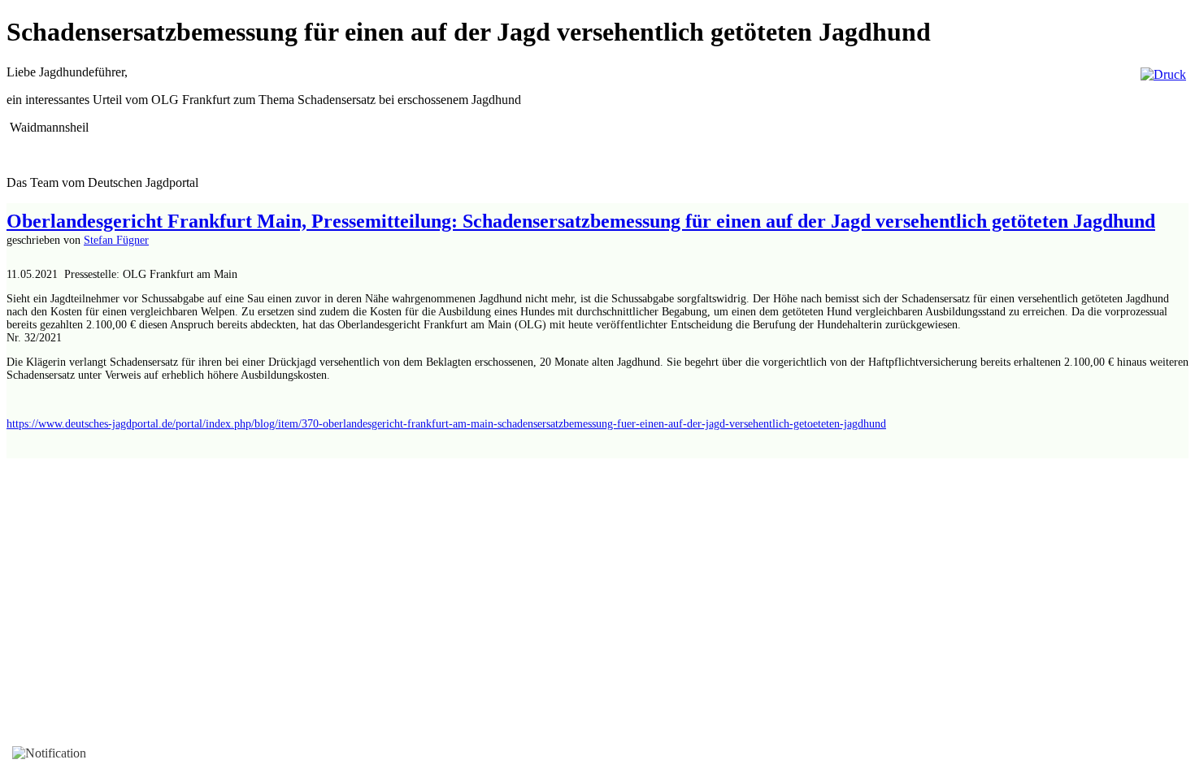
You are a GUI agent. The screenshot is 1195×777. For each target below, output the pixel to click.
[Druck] (1163, 74)
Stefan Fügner (116, 240)
